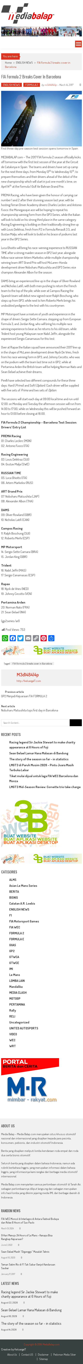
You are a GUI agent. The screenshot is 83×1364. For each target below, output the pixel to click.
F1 (10, 915)
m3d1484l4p (51, 84)
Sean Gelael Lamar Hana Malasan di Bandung (38, 753)
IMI (11, 969)
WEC (12, 1040)
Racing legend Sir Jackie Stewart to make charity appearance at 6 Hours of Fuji (29, 1294)
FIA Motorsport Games (24, 921)
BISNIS (13, 897)
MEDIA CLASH (18, 992)
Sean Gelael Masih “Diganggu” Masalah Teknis (25, 1251)
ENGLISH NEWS (24, 62)
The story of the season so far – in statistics (39, 759)
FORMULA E (16, 939)
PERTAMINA (17, 1004)
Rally (12, 1010)
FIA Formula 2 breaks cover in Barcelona (32, 663)
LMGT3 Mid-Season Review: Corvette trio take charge (45, 787)
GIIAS (12, 945)
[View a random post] (5, 44)
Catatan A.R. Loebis (22, 903)
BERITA (14, 891)
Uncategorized (19, 1022)
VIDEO (13, 1034)
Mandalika (16, 987)
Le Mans (14, 975)
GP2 (12, 951)
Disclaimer (43, 1354)
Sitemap (43, 1359)
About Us (12, 1354)
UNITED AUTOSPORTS (23, 1028)
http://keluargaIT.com (29, 681)
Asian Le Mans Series (23, 886)
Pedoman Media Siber (64, 1354)
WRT (12, 1046)
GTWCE (14, 963)
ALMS (12, 880)
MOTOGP (14, 998)
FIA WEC (14, 927)
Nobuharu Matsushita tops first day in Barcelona (29, 710)
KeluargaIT (20, 1349)
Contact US (27, 1354)
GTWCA (14, 957)
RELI (12, 1016)
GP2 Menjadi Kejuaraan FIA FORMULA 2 (24, 696)
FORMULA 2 (31, 85)
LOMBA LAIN (17, 981)
